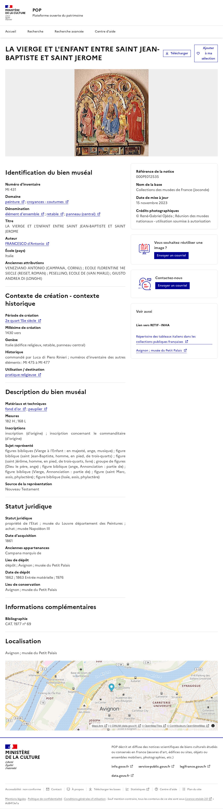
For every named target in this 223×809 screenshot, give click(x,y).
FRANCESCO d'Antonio (24, 243)
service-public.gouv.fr (154, 766)
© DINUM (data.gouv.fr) (123, 725)
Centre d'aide (105, 31)
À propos (78, 789)
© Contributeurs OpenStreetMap (186, 725)
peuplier (35, 408)
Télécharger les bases (107, 789)
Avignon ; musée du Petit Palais (159, 350)
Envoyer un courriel (171, 255)
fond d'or (13, 408)
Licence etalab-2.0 (196, 799)
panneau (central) (80, 214)
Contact (56, 789)
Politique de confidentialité (45, 799)
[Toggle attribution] (213, 725)
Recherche (35, 31)
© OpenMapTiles (152, 725)
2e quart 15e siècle (20, 320)
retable (53, 214)
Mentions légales (15, 799)
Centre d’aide (168, 789)
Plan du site (194, 789)
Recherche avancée (69, 31)
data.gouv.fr (121, 775)
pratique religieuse (20, 374)
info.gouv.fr (120, 766)
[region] (111, 695)
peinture (12, 201)
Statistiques (138, 789)
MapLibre (97, 725)
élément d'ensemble (22, 214)
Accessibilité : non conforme (23, 789)
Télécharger (179, 53)
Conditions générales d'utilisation (85, 799)
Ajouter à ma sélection (208, 53)
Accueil (10, 31)
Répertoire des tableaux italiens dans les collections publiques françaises (166, 339)
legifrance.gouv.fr (193, 766)
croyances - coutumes (45, 201)
